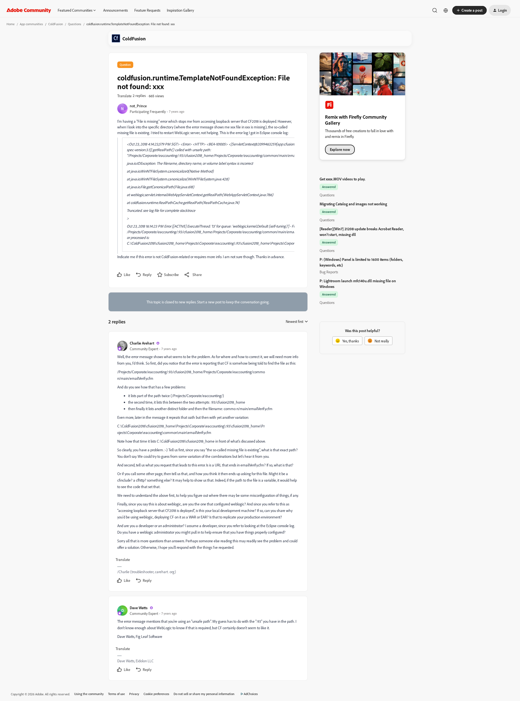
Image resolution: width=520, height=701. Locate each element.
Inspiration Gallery (180, 10)
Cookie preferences (156, 694)
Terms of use (116, 694)
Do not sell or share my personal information (204, 694)
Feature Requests (147, 10)
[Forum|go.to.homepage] (28, 10)
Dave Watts (139, 607)
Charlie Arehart (142, 343)
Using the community (89, 694)
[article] (208, 462)
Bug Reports (329, 272)
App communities (31, 24)
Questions (74, 24)
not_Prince (138, 105)
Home (10, 24)
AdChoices (251, 694)
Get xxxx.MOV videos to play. (342, 179)
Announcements (115, 10)
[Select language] (445, 10)
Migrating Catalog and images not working (353, 204)
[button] (469, 10)
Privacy (134, 694)
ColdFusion (55, 24)
